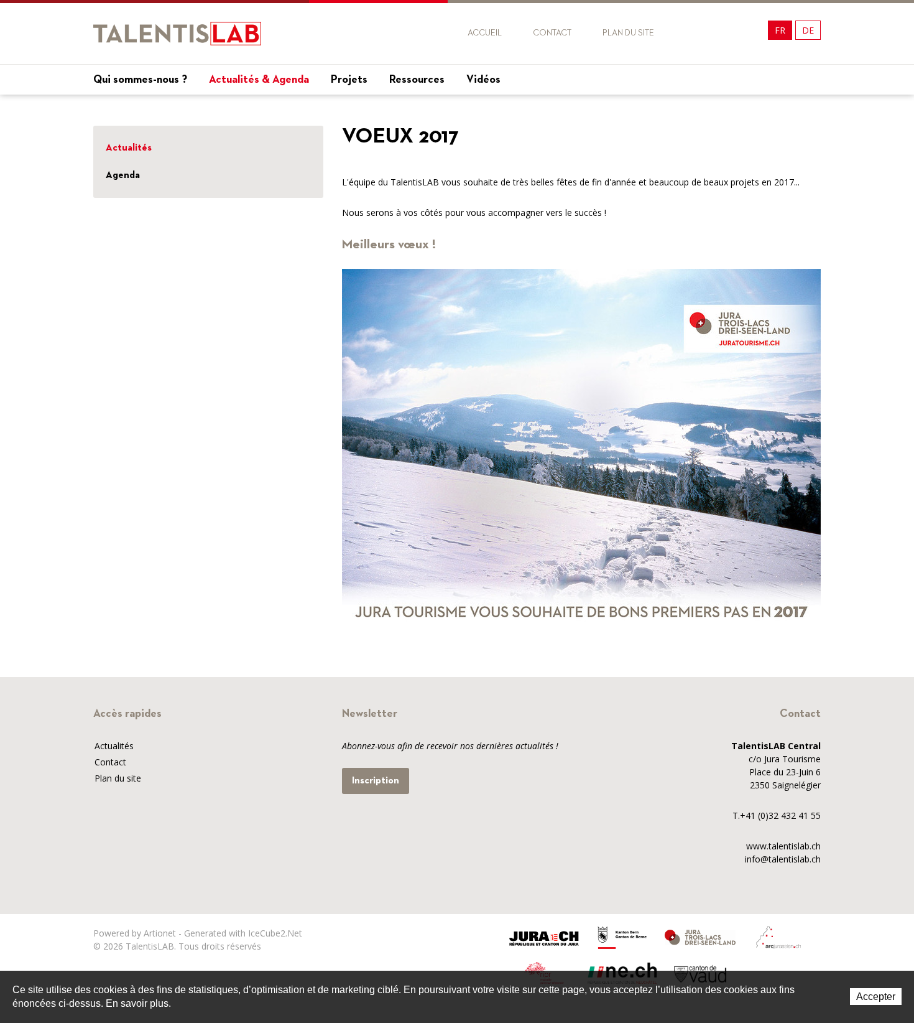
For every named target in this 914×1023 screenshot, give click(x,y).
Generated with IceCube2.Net (243, 933)
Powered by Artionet (134, 933)
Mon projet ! (783, 107)
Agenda (123, 175)
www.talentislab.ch (783, 846)
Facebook (697, 33)
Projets (349, 79)
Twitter (720, 33)
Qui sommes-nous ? (140, 79)
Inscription (375, 781)
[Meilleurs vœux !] (581, 447)
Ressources (417, 79)
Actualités (129, 148)
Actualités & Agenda (259, 79)
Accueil (485, 33)
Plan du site (628, 33)
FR (780, 30)
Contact (552, 33)
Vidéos (483, 79)
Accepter (875, 996)
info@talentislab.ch (783, 859)
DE (808, 30)
